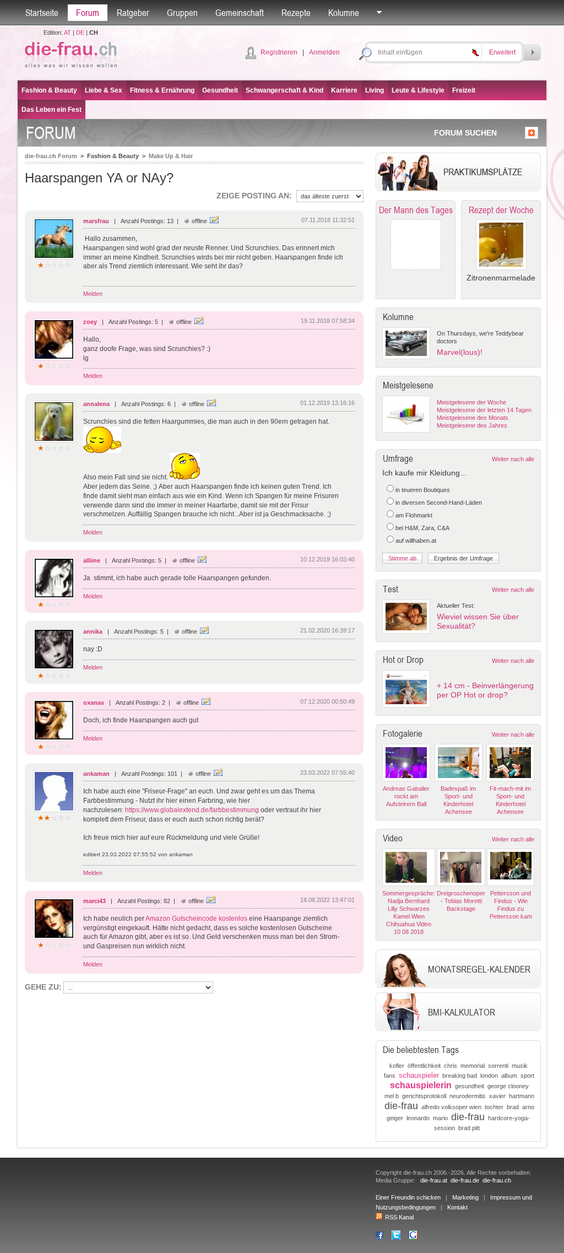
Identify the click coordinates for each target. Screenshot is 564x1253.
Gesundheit (220, 90)
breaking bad (459, 1075)
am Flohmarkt (413, 515)
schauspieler (419, 1075)
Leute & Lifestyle (418, 90)
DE (80, 32)
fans (389, 1075)
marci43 (94, 901)
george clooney (508, 1086)
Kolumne (343, 12)
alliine (91, 560)
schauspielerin (421, 1085)
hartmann (521, 1096)
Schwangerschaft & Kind (284, 90)
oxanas (93, 702)
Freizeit (463, 90)
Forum (87, 12)
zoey (90, 321)
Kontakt (457, 1207)
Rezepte (296, 12)
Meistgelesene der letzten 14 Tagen (484, 410)
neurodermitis (467, 1096)
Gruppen (182, 12)
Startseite (41, 12)
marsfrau (96, 221)
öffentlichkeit (424, 1065)
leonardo (418, 1118)
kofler (396, 1065)
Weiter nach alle (513, 459)
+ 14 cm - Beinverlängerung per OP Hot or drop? (485, 690)
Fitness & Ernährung (162, 90)
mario (440, 1118)
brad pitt (469, 1128)
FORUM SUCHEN (465, 132)
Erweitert (502, 52)
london (489, 1075)
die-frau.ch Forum (51, 156)
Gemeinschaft (239, 12)
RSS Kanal (399, 1217)
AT (67, 32)
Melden (92, 293)
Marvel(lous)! (459, 352)
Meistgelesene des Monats (472, 417)
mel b (391, 1096)
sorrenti (498, 1065)
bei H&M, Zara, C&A (422, 528)
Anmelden (324, 52)
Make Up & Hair (171, 156)
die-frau (401, 1105)
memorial (472, 1065)
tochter (494, 1107)
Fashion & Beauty (49, 90)
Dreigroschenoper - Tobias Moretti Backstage (461, 901)
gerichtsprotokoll (424, 1096)
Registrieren (279, 52)
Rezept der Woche (501, 209)
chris (450, 1065)
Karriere (344, 90)
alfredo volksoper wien (451, 1107)
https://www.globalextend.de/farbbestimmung (192, 810)
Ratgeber (133, 12)
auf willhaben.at (415, 540)
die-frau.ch (496, 1180)
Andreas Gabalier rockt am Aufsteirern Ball (406, 796)
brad (513, 1107)
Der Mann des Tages (416, 209)
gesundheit (469, 1086)
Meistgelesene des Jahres (472, 425)
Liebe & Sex (103, 90)
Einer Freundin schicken (408, 1197)
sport (527, 1075)
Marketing (465, 1197)
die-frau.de (465, 1180)
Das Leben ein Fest (51, 110)
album (509, 1075)
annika (92, 631)
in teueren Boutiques (422, 490)
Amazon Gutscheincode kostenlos (196, 918)
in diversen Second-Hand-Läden (438, 502)
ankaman (96, 773)
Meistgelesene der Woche (471, 402)
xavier (497, 1096)
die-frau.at (433, 1180)
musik (520, 1065)
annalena (96, 404)
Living (374, 90)
